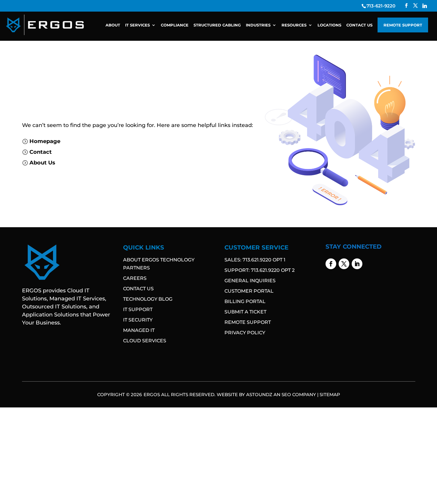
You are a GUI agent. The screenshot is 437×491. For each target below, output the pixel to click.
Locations (329, 25)
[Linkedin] (424, 6)
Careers (135, 278)
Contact (40, 152)
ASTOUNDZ (259, 394)
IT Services (137, 25)
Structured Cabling (217, 25)
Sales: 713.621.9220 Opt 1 (254, 260)
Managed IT (139, 330)
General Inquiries (250, 280)
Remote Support (402, 25)
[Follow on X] (344, 263)
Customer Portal (248, 291)
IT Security (138, 320)
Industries (258, 25)
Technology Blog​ (147, 299)
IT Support (138, 309)
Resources (294, 25)
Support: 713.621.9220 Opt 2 (259, 270)
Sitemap (330, 394)
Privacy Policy (244, 332)
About (113, 25)
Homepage (44, 141)
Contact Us (359, 25)
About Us (42, 162)
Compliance (174, 25)
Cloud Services (144, 340)
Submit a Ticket (245, 312)
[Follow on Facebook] (331, 263)
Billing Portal (244, 301)
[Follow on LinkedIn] (357, 263)
